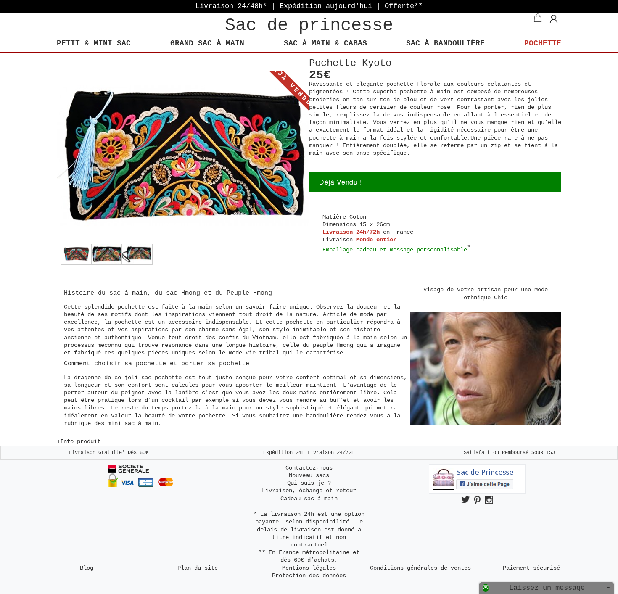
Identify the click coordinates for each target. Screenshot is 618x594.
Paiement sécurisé (531, 568)
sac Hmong (183, 293)
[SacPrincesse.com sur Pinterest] (477, 500)
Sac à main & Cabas (325, 43)
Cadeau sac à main (309, 498)
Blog (86, 568)
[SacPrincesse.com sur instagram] (489, 500)
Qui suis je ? (309, 483)
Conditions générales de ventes (420, 568)
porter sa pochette (215, 363)
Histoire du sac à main (105, 293)
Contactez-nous (309, 468)
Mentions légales (309, 568)
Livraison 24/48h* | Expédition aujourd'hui (309, 6)
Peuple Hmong (249, 293)
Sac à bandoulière (445, 43)
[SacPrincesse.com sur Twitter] (465, 500)
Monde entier (376, 239)
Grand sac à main (207, 43)
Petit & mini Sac (94, 43)
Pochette (542, 43)
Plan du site (197, 568)
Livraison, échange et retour (309, 490)
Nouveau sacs (309, 475)
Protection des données (309, 575)
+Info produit (78, 441)
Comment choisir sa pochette (117, 363)
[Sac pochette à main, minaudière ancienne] (73, 254)
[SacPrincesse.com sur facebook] (477, 491)
